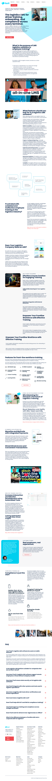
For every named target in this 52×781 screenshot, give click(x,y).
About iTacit (40, 758)
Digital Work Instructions (31, 747)
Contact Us (7, 758)
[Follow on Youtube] (7, 734)
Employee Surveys (30, 732)
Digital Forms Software (31, 748)
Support (6, 759)
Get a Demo (14, 5)
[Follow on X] (9, 734)
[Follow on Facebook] (6, 734)
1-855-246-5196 (8, 761)
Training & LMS (18, 732)
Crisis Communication (31, 731)
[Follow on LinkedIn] (11, 734)
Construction (40, 736)
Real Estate (40, 741)
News (39, 762)
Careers (39, 759)
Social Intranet (18, 733)
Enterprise (40, 728)
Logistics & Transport (42, 733)
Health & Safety (41, 745)
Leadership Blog (30, 761)
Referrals (39, 761)
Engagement (18, 731)
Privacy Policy (44, 778)
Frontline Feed (29, 758)
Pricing (17, 765)
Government (40, 729)
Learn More (26, 385)
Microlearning (29, 733)
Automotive (40, 739)
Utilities (39, 737)
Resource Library (30, 773)
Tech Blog (29, 762)
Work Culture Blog (30, 759)
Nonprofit (39, 735)
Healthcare (40, 731)
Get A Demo (9, 37)
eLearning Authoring (30, 735)
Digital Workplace (19, 737)
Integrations (18, 763)
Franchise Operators (41, 740)
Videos (28, 763)
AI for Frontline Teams (20, 741)
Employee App (18, 739)
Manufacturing (40, 732)
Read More (26, 554)
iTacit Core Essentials (20, 740)
